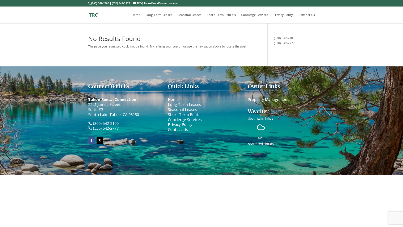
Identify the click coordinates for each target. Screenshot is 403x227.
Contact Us (306, 15)
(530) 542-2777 (284, 43)
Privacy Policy (283, 15)
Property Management (268, 99)
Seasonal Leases (189, 15)
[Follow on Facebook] (91, 140)
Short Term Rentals (221, 15)
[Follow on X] (100, 140)
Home (136, 15)
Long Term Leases (159, 15)
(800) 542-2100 (284, 38)
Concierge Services (254, 15)
